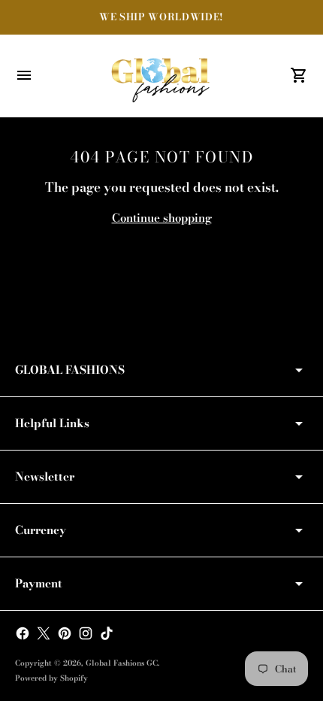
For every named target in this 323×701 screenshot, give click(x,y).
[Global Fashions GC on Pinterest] (64, 633)
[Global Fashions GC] (161, 76)
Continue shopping (162, 217)
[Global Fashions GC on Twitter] (43, 633)
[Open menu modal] (24, 75)
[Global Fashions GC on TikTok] (106, 633)
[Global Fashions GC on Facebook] (22, 633)
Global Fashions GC (122, 663)
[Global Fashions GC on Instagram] (85, 633)
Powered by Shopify (51, 678)
